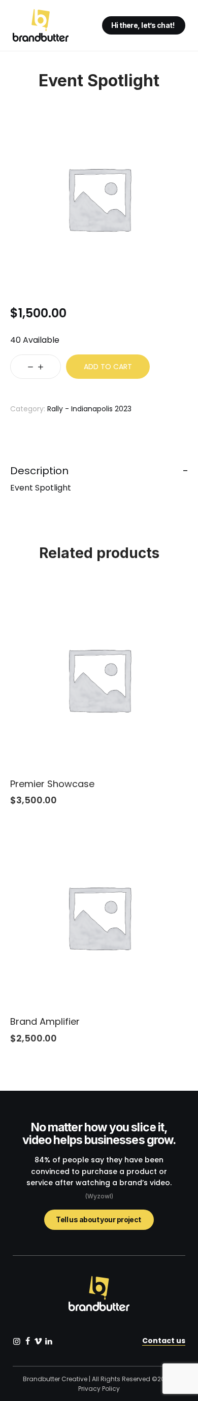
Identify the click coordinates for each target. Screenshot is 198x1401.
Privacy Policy (99, 1388)
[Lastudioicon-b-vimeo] (38, 1341)
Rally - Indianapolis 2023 (89, 409)
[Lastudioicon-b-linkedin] (49, 1341)
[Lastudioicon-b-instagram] (17, 1341)
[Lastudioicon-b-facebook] (27, 1341)
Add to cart (108, 367)
